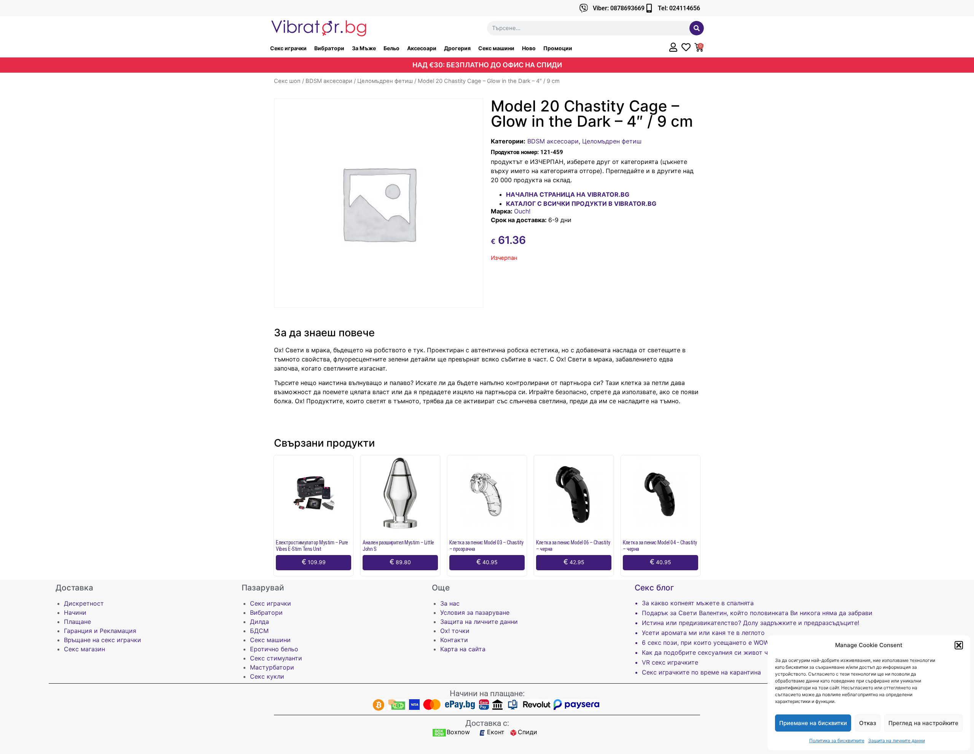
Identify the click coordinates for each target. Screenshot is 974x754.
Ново (529, 48)
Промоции (557, 48)
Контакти (454, 640)
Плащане (77, 621)
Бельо (391, 48)
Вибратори (329, 48)
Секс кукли (267, 676)
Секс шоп (287, 81)
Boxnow (458, 732)
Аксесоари (421, 48)
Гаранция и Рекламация (100, 631)
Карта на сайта (462, 649)
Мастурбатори (272, 667)
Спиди (527, 732)
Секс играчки (288, 48)
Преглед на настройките (923, 723)
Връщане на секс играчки (102, 640)
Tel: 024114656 (679, 8)
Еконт (496, 732)
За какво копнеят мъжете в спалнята (698, 603)
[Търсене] (696, 28)
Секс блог (654, 587)
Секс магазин (84, 649)
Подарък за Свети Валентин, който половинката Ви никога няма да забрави (757, 613)
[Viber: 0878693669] (583, 8)
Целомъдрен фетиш (385, 81)
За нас (450, 603)
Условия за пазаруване (474, 612)
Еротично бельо (274, 649)
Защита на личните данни (896, 740)
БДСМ (259, 631)
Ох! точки (454, 631)
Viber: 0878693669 (619, 8)
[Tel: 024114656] (649, 8)
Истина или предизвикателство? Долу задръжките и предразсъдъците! (750, 623)
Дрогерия (457, 48)
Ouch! (522, 211)
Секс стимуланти (276, 658)
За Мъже (364, 48)
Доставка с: (487, 723)
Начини (75, 612)
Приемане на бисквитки (813, 723)
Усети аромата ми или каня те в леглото (703, 633)
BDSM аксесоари (329, 81)
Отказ (867, 723)
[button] (959, 645)
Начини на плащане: (487, 693)
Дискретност (84, 603)
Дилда (259, 621)
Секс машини (496, 48)
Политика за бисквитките (836, 740)
